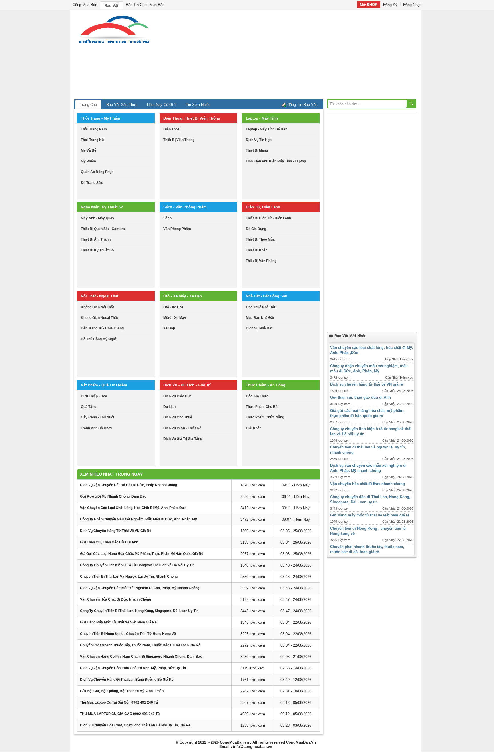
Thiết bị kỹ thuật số (97, 250)
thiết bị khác (257, 250)
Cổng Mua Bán (85, 5)
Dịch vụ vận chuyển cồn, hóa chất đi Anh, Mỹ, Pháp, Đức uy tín (133, 668)
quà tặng (88, 407)
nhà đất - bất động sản (266, 296)
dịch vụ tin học (259, 140)
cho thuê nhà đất (260, 307)
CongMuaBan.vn (234, 742)
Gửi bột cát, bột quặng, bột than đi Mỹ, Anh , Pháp (122, 691)
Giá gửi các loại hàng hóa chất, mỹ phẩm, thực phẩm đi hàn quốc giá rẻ (141, 554)
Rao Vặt (111, 5)
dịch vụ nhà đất (259, 328)
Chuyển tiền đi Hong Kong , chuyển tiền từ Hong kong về (128, 634)
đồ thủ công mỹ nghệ (99, 339)
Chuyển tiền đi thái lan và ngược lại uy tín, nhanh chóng (129, 577)
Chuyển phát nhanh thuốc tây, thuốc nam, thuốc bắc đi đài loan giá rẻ (140, 645)
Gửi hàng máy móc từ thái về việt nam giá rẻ (118, 622)
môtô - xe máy (174, 318)
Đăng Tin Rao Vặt (302, 104)
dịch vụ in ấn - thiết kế (182, 428)
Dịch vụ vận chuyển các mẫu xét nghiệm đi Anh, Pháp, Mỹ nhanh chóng (139, 588)
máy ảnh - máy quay (97, 218)
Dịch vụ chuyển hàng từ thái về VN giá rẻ (115, 531)
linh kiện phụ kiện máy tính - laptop (276, 161)
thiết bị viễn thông (178, 140)
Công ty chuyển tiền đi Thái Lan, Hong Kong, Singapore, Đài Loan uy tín (139, 611)
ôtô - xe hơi (173, 307)
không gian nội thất (97, 307)
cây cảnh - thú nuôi (97, 417)
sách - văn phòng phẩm (185, 207)
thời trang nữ (92, 140)
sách (167, 218)
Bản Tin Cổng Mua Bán (145, 5)
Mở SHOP (368, 5)
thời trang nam (94, 129)
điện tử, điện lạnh (263, 207)
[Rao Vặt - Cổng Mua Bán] (114, 43)
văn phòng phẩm (177, 229)
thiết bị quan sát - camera (103, 229)
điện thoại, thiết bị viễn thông (191, 118)
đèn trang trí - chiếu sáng (102, 328)
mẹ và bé (88, 150)
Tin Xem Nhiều (198, 104)
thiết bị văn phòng (261, 261)
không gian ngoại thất (99, 318)
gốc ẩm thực (257, 396)
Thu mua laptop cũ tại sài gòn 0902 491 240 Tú (119, 702)
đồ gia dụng (256, 229)
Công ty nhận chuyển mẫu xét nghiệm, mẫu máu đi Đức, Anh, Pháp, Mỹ (138, 519)
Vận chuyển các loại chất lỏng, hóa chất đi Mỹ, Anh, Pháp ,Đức (133, 508)
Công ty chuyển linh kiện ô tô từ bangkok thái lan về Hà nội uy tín (137, 565)
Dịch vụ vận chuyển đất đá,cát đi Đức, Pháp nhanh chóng (128, 485)
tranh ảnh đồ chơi (96, 428)
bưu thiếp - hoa (94, 396)
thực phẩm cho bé (262, 407)
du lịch (169, 407)
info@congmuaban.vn (252, 746)
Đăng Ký (390, 5)
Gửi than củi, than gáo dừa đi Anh (109, 542)
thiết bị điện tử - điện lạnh (268, 218)
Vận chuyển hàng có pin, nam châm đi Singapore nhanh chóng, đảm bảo (141, 657)
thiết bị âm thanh (96, 239)
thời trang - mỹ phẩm (100, 118)
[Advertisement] (295, 56)
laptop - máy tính (262, 118)
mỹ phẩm (88, 161)
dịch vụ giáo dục (177, 396)
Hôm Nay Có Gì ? (161, 104)
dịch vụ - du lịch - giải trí (187, 385)
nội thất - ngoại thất (99, 296)
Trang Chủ (88, 104)
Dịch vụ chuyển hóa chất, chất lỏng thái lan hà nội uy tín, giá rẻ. (135, 725)
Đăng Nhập (412, 5)
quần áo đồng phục (97, 172)
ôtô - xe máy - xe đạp (182, 296)
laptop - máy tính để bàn (266, 129)
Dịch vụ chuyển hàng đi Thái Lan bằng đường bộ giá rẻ (127, 679)
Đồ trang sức (92, 183)
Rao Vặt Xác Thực (122, 104)
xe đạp (169, 328)
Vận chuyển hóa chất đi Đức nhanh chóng (115, 599)
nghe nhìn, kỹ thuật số (102, 207)
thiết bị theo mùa (260, 239)
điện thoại (171, 129)
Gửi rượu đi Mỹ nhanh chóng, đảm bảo (113, 496)
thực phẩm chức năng (265, 417)
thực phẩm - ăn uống (265, 385)
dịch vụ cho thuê (177, 417)
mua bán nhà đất (260, 318)
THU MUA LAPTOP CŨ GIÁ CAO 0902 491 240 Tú (120, 714)
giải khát (253, 428)
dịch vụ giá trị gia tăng (182, 439)
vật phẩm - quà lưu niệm (104, 385)
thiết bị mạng (257, 150)
